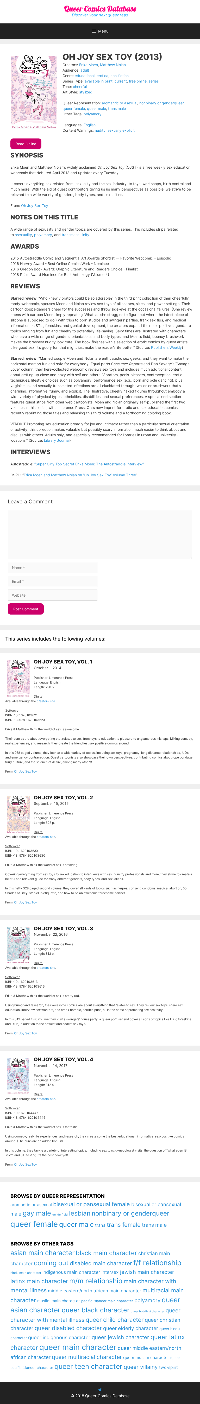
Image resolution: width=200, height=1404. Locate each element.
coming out (51, 1263)
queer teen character (88, 1366)
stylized (85, 92)
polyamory (93, 114)
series (154, 81)
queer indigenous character (59, 1337)
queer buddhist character (147, 1311)
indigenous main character (71, 1272)
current (121, 81)
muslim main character (58, 1300)
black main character (106, 1253)
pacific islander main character (107, 1301)
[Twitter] (100, 1389)
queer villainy (141, 1367)
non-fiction (119, 75)
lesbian (79, 1213)
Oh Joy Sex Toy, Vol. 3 (63, 929)
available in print (99, 81)
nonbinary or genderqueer (161, 103)
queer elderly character (130, 1328)
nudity (100, 130)
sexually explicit (121, 130)
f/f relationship (157, 1262)
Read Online (26, 144)
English (90, 125)
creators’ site (46, 701)
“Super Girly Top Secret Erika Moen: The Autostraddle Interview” (89, 464)
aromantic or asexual (119, 103)
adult (84, 70)
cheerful (80, 86)
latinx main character (39, 1281)
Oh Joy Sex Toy (34, 205)
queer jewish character (120, 1337)
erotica (102, 75)
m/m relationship (95, 1281)
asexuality (23, 234)
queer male (96, 108)
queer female (74, 108)
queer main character (77, 1347)
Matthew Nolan (113, 64)
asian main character (42, 1253)
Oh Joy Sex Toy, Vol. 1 (63, 662)
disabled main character (101, 1263)
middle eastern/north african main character (94, 1290)
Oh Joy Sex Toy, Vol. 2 (63, 798)
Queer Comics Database (100, 9)
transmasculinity (75, 234)
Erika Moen (88, 64)
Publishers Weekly (166, 347)
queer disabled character (68, 1328)
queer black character (95, 1310)
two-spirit (168, 1367)
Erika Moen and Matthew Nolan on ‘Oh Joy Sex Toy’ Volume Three (80, 475)
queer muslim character (146, 1357)
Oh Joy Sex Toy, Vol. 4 (63, 1060)
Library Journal (57, 440)
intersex (110, 1272)
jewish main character (147, 1272)
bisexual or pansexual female (91, 1204)
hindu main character (25, 1273)
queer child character (114, 1319)
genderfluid (60, 1214)
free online (138, 81)
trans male (117, 108)
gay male (37, 1213)
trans (100, 1225)
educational (85, 75)
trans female (124, 1224)
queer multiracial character (87, 1357)
